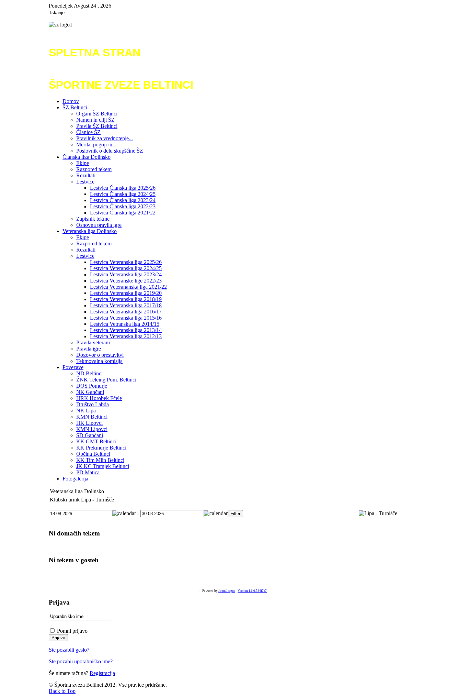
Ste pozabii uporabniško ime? (81, 661)
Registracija (102, 673)
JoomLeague (226, 591)
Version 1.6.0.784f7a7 (252, 591)
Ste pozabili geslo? (69, 650)
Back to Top (62, 691)
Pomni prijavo (72, 631)
